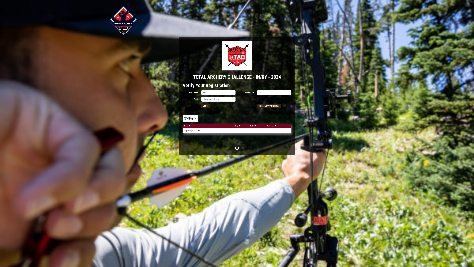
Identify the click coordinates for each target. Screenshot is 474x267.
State (252, 126)
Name (186, 126)
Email (196, 99)
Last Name (249, 92)
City (236, 126)
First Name (193, 92)
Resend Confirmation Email (269, 106)
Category (270, 126)
